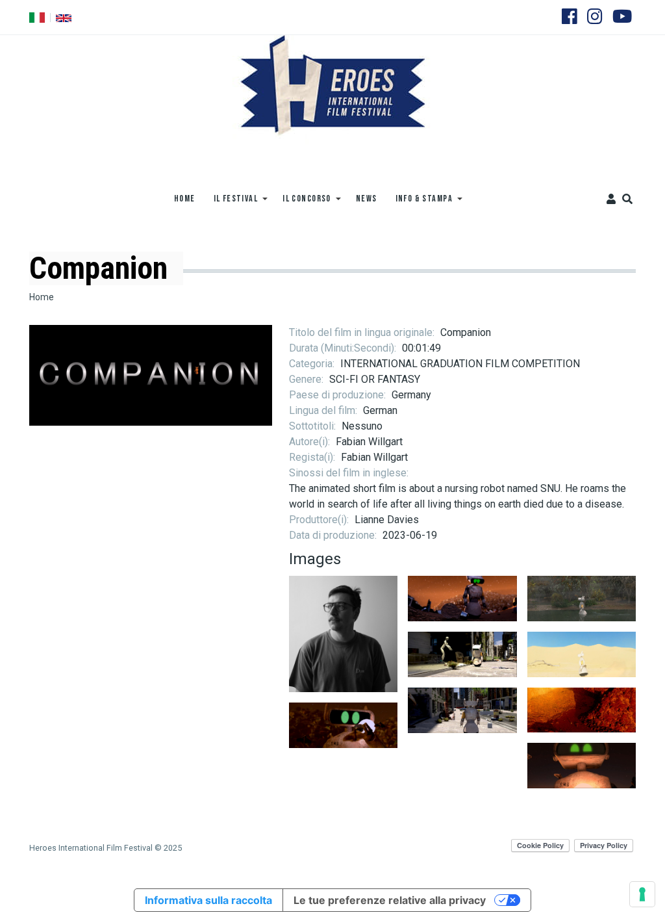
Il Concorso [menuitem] (302, 203)
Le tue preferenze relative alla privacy (390, 900)
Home (41, 297)
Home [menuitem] (184, 198)
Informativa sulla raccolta (208, 900)
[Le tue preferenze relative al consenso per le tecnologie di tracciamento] (642, 894)
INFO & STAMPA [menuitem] (419, 203)
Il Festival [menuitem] (231, 203)
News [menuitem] (366, 198)
